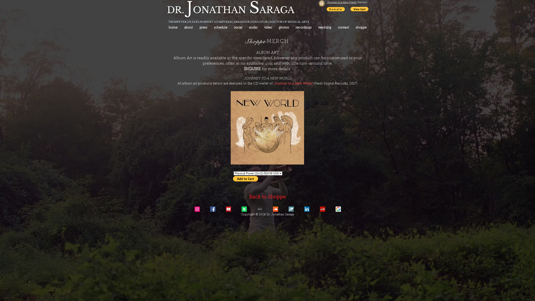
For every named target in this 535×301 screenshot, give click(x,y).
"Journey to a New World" (342, 2)
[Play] (322, 3)
